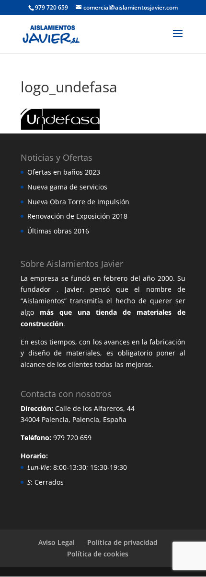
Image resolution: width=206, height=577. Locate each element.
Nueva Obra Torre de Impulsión (78, 201)
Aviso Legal (56, 542)
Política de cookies (97, 553)
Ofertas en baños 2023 (63, 172)
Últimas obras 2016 (58, 230)
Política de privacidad (122, 542)
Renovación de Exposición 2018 (77, 216)
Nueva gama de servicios (67, 186)
